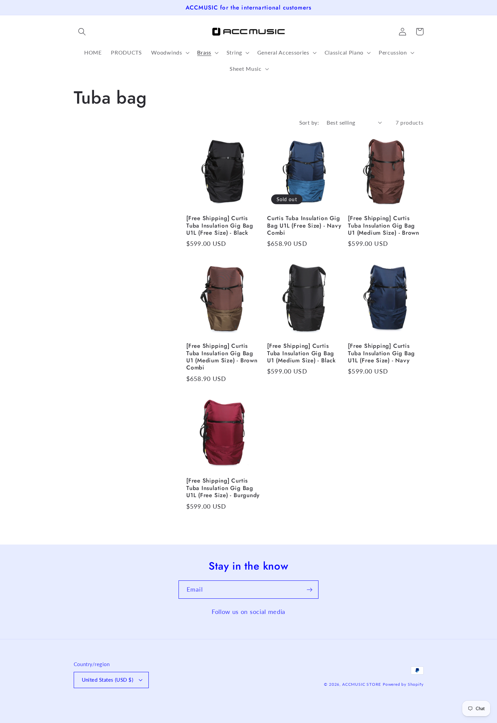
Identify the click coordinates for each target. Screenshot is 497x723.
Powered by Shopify (403, 684)
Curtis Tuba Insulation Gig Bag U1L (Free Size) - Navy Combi (304, 225)
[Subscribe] (309, 589)
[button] (82, 31)
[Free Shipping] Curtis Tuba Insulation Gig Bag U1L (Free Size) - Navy (381, 353)
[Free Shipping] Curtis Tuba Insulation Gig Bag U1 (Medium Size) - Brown (383, 225)
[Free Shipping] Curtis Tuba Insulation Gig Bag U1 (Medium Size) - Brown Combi (222, 356)
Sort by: (309, 122)
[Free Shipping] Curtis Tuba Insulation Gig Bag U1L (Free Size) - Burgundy (223, 488)
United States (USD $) (108, 680)
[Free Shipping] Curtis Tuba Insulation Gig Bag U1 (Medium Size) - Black (301, 353)
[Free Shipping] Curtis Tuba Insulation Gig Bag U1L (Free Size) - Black (219, 225)
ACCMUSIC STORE (361, 684)
